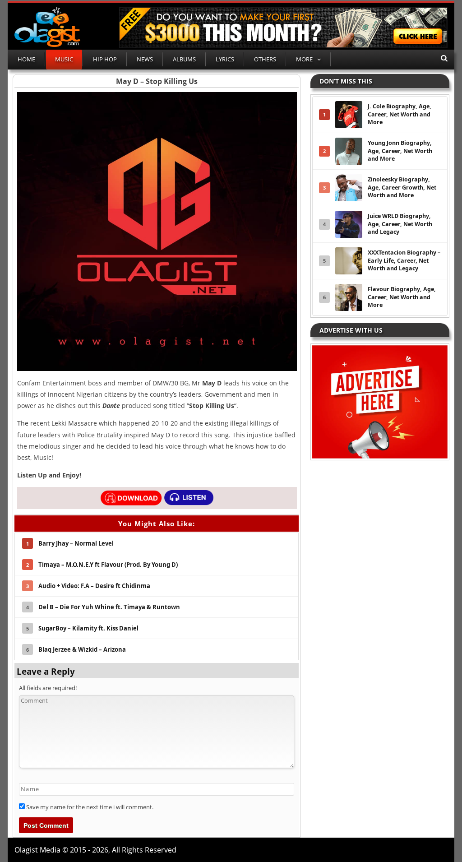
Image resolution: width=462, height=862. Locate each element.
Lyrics (225, 59)
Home (26, 59)
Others (265, 59)
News (145, 59)
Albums (184, 59)
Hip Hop (105, 59)
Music (64, 59)
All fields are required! (48, 688)
